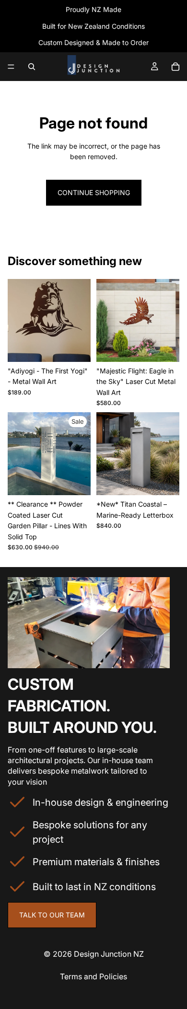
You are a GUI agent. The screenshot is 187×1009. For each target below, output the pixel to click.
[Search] (31, 66)
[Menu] (11, 67)
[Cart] (175, 66)
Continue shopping (94, 192)
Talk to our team (52, 915)
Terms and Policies (93, 976)
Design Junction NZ (109, 954)
